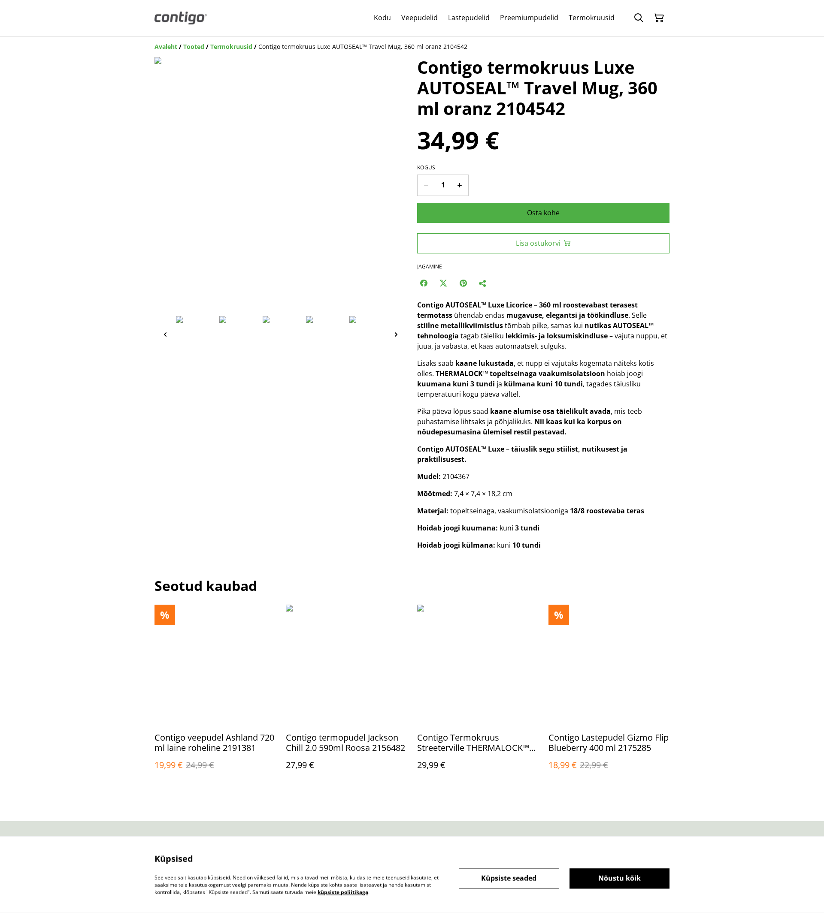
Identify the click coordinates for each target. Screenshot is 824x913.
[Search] (638, 18)
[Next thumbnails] (396, 334)
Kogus (426, 168)
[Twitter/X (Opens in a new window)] (443, 283)
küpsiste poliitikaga (343, 891)
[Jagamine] (482, 283)
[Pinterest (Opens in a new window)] (463, 283)
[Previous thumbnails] (165, 334)
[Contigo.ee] (180, 18)
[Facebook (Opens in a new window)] (423, 283)
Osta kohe (543, 212)
